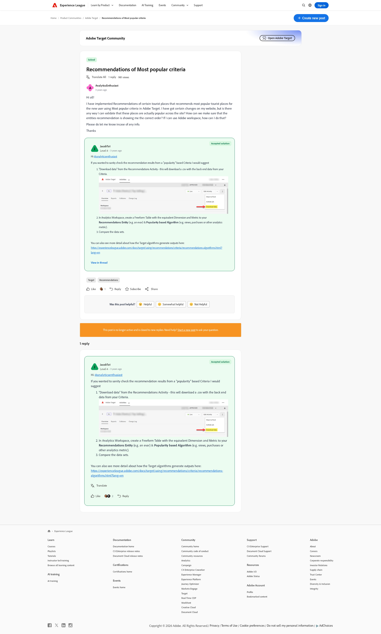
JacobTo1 (105, 146)
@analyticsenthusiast (105, 156)
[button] (311, 18)
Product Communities (70, 17)
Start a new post (186, 330)
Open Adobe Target (280, 38)
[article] (159, 431)
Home (54, 17)
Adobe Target (91, 17)
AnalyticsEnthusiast (106, 85)
